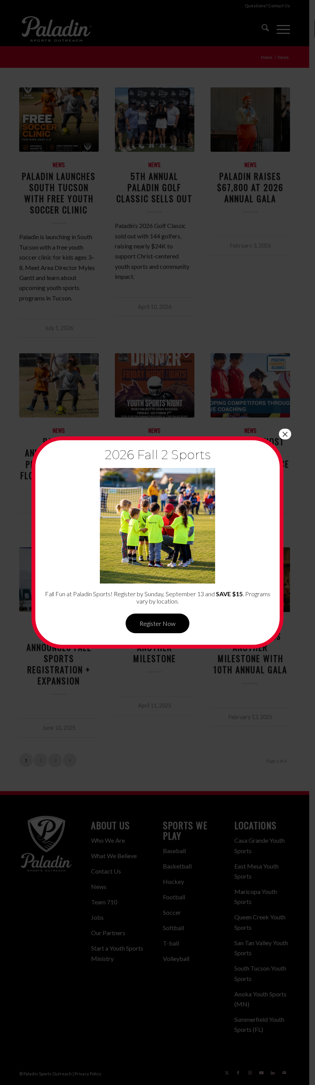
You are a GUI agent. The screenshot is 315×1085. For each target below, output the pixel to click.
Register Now (157, 623)
